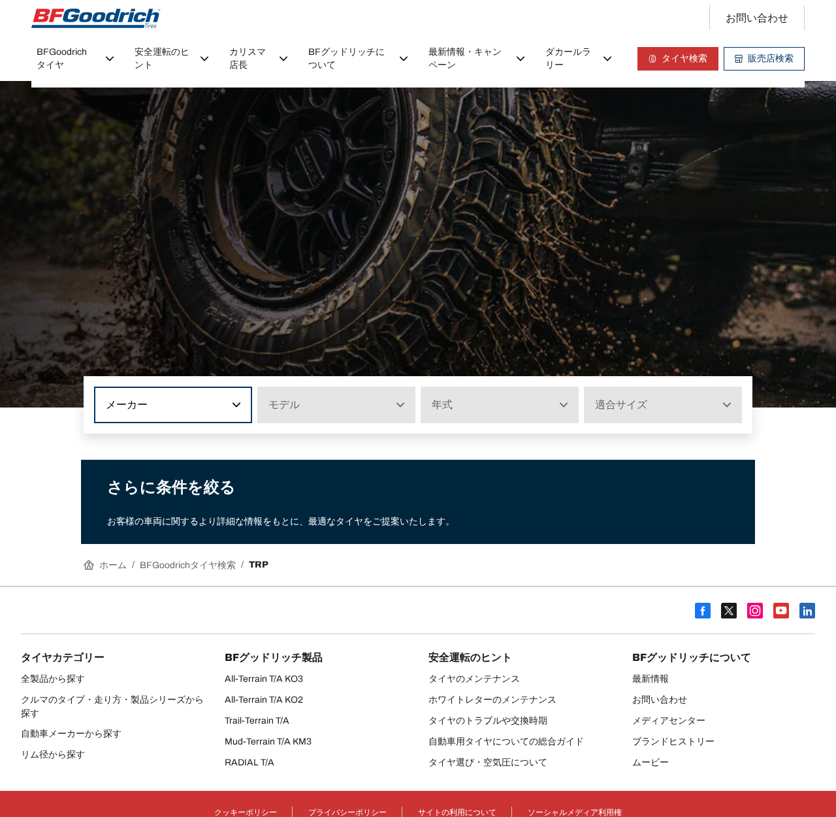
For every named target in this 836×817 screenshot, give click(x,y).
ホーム (113, 565)
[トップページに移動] (96, 18)
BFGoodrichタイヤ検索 (188, 565)
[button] (235, 405)
